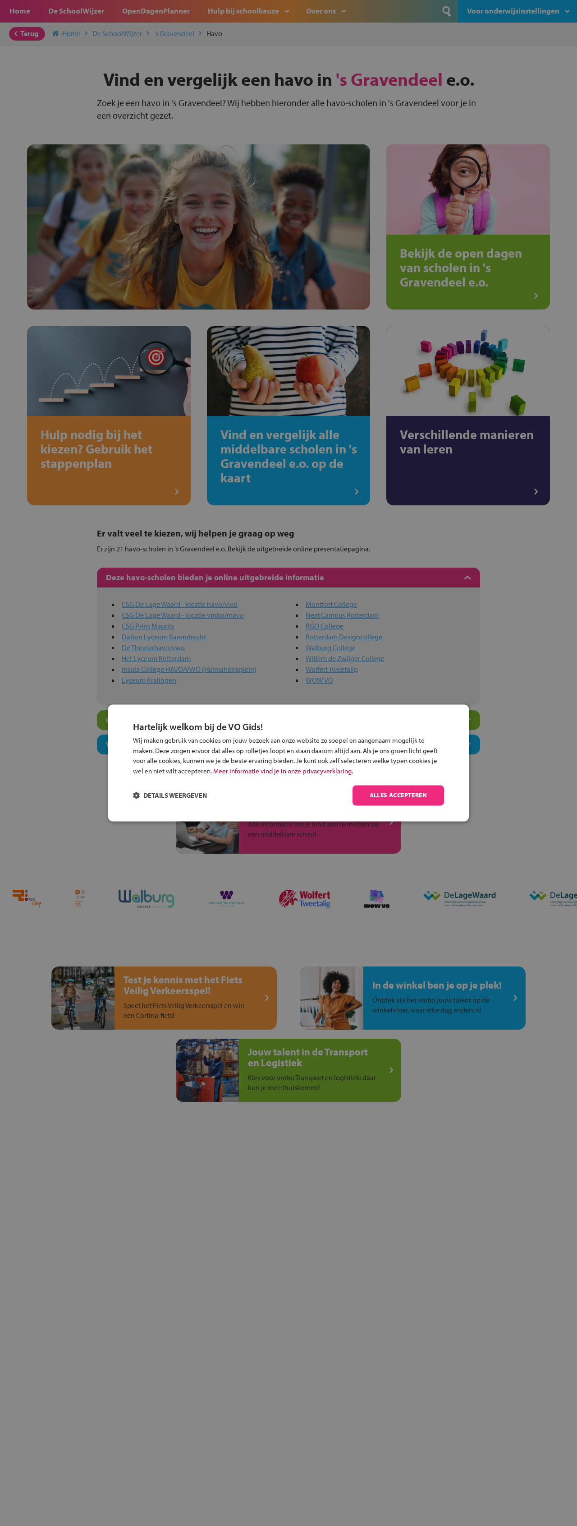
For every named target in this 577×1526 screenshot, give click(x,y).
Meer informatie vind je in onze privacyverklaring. (283, 771)
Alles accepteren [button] (398, 795)
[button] (170, 796)
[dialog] (288, 762)
